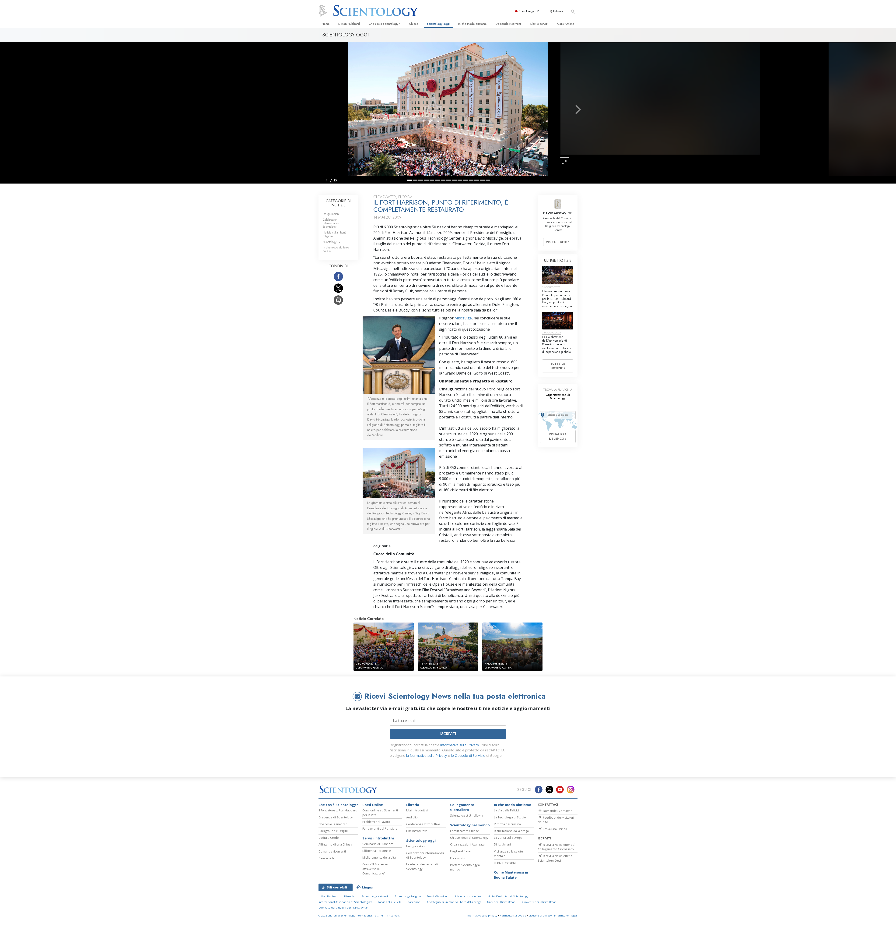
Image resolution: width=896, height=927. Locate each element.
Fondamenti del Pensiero (380, 828)
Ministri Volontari (506, 862)
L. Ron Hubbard (349, 23)
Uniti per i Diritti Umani (501, 902)
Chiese (413, 23)
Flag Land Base (460, 851)
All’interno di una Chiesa (335, 844)
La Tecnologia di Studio (510, 817)
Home (325, 23)
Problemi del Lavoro (376, 822)
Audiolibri (413, 817)
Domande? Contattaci (557, 811)
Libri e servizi (539, 23)
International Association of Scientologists (345, 902)
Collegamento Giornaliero (462, 807)
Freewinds (457, 858)
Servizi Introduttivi (378, 838)
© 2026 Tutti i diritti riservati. (359, 915)
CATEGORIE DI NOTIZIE (338, 203)
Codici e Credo (328, 837)
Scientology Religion (408, 896)
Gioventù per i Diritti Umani (539, 902)
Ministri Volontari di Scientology (507, 896)
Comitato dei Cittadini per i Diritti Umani (343, 907)
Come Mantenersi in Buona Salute (511, 875)
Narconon (414, 902)
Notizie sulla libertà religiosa (334, 234)
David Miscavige (437, 896)
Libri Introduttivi (417, 810)
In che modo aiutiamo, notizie (336, 249)
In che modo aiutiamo (472, 23)
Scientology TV (529, 11)
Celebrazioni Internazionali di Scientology (332, 223)
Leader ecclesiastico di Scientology (422, 866)
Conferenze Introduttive (423, 824)
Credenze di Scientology (335, 817)
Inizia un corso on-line (467, 896)
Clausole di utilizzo (540, 915)
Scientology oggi (438, 23)
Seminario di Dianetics (377, 844)
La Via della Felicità (506, 810)
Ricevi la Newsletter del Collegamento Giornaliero (556, 846)
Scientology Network (375, 896)
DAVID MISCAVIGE (557, 213)
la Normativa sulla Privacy (426, 755)
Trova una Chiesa (554, 829)
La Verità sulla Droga (508, 837)
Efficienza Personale (376, 851)
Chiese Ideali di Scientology (469, 837)
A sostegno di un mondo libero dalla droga (454, 902)
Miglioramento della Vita (379, 857)
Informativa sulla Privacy (459, 745)
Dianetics (350, 896)
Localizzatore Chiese (464, 831)
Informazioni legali (566, 915)
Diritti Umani (502, 844)
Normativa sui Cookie (513, 915)
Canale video (327, 858)
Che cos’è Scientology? (384, 23)
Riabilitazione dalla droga (511, 831)
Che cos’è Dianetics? (332, 824)
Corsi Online (565, 23)
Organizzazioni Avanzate (467, 844)
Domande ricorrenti (509, 23)
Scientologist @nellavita (466, 815)
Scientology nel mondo (470, 825)
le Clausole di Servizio (468, 755)
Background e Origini (333, 831)
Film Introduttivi (416, 831)
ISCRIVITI (448, 733)
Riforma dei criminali (508, 824)
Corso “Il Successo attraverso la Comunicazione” (375, 868)
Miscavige (463, 318)
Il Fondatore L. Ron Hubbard (337, 810)
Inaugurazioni (331, 214)
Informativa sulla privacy (482, 915)
